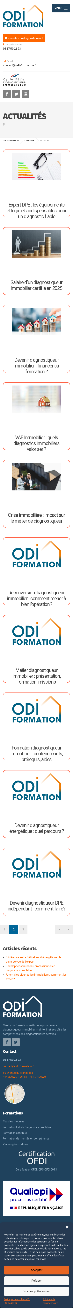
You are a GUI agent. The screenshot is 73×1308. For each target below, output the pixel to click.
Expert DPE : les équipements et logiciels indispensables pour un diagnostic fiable (36, 210)
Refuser (37, 1280)
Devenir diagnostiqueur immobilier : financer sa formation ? (36, 365)
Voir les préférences (37, 1291)
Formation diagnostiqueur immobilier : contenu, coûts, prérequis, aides (36, 753)
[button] (67, 1227)
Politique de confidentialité (50, 1301)
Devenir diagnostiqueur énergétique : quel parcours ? (36, 828)
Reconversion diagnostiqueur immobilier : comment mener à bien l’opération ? (36, 598)
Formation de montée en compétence (26, 1138)
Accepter (36, 1270)
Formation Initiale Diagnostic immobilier (27, 1127)
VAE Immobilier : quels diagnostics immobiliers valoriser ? (36, 443)
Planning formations (15, 1144)
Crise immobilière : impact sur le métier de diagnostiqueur (36, 518)
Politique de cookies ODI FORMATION (17, 1301)
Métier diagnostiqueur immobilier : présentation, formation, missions (36, 676)
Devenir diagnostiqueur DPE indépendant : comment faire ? (36, 906)
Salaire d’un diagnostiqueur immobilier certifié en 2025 (36, 285)
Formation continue (15, 1132)
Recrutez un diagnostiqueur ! (25, 38)
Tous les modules (13, 1121)
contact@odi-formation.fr (19, 1066)
